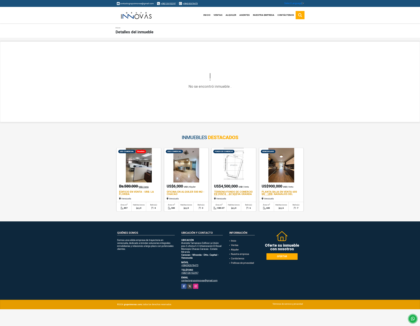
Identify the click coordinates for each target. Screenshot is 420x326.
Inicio (206, 15)
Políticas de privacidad (242, 263)
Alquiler (231, 15)
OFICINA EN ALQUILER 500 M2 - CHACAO (185, 193)
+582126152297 (168, 3)
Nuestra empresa (263, 15)
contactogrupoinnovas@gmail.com (199, 280)
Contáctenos (285, 15)
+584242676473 (190, 3)
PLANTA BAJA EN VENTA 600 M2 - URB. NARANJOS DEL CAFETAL (279, 194)
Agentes (244, 15)
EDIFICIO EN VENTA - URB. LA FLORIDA (136, 193)
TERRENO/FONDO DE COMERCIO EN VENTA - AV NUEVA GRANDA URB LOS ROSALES (233, 194)
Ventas (218, 15)
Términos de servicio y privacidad (288, 304)
